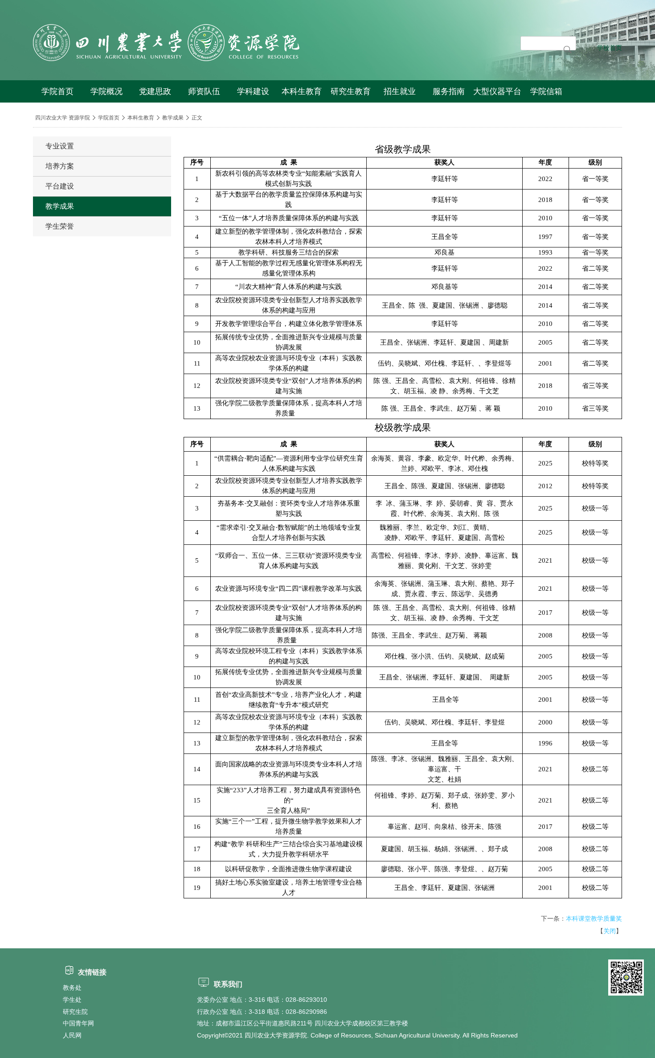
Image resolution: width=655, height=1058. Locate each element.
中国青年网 (78, 1023)
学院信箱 (546, 91)
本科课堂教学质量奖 (594, 918)
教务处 (72, 987)
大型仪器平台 (497, 91)
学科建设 (253, 91)
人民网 (72, 1035)
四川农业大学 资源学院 (62, 118)
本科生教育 (302, 91)
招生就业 (400, 91)
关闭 (609, 930)
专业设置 (59, 146)
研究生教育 (351, 91)
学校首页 (609, 47)
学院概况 (106, 91)
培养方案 (59, 166)
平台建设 (59, 186)
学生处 (72, 999)
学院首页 (57, 91)
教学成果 (173, 118)
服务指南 (449, 91)
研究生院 (75, 1011)
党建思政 (155, 91)
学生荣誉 (59, 226)
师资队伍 (204, 91)
